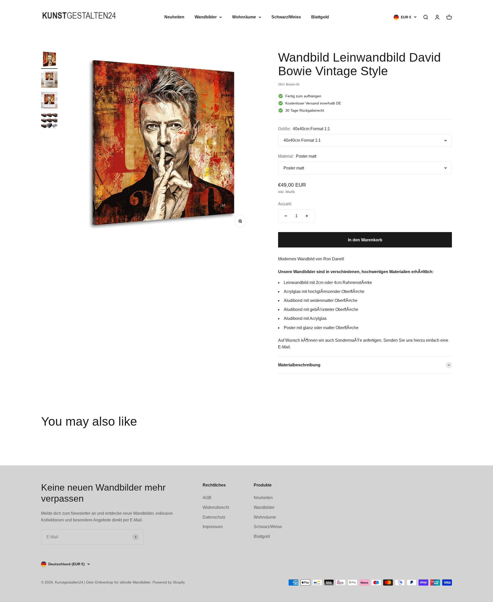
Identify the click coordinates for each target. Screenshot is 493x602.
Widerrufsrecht (216, 507)
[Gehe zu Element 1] (49, 60)
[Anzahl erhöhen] (306, 216)
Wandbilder (206, 17)
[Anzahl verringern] (285, 216)
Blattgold (320, 17)
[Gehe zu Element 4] (49, 121)
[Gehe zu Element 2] (49, 80)
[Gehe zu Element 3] (49, 101)
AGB (207, 497)
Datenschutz (214, 517)
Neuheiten (174, 17)
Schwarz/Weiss (286, 17)
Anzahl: (285, 204)
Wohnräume (244, 17)
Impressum (213, 526)
